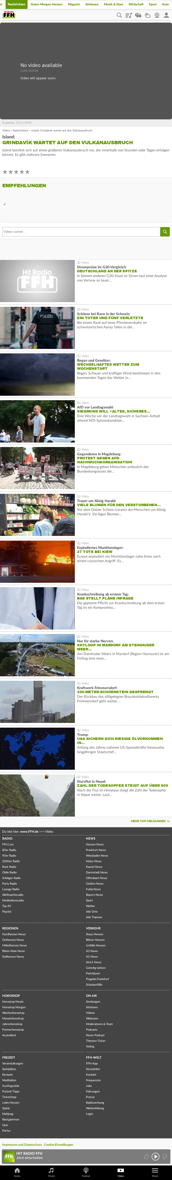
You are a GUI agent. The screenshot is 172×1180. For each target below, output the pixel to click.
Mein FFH (166, 13)
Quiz (5, 1125)
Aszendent (9, 1035)
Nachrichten (16, 4)
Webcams (92, 1018)
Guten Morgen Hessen (46, 4)
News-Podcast (95, 1035)
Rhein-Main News (13, 951)
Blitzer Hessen (95, 940)
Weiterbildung (95, 1108)
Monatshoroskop (13, 1018)
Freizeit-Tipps (10, 1091)
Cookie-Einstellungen (58, 1144)
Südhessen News (13, 956)
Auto (165, 4)
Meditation (9, 1080)
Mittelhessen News (14, 945)
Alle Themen (94, 917)
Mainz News (94, 861)
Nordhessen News (14, 934)
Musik (51, 1176)
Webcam (157, 13)
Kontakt (91, 1074)
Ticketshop (9, 1097)
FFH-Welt (93, 1057)
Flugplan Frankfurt (97, 979)
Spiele (6, 1108)
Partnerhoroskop (13, 1029)
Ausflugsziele (10, 1086)
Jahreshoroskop (12, 1024)
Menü (155, 1176)
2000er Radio (11, 861)
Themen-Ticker (95, 1041)
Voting (90, 1046)
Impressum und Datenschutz (22, 1144)
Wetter (147, 13)
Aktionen (92, 4)
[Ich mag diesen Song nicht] (164, 1157)
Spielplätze (9, 1069)
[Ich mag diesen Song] (147, 1157)
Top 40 (6, 906)
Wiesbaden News (97, 855)
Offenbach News (96, 878)
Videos (90, 1013)
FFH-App (92, 1063)
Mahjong (7, 1114)
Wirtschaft (136, 4)
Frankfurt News (96, 850)
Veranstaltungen (12, 1063)
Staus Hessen (94, 934)
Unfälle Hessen (95, 945)
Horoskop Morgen (14, 1007)
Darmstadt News (97, 872)
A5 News (92, 956)
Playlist (128, 13)
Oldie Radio (9, 872)
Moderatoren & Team (99, 1024)
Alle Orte (92, 911)
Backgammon (10, 1119)
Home (17, 1176)
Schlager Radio (11, 878)
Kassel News (94, 867)
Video (6, 130)
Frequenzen (93, 1080)
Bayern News (94, 895)
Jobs (89, 1086)
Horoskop (11, 995)
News (90, 838)
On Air (91, 995)
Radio (7, 838)
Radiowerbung (95, 1102)
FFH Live (8, 844)
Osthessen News (13, 940)
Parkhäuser (93, 973)
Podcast (86, 1176)
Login (89, 1114)
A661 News (93, 962)
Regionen (10, 928)
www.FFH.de (29, 831)
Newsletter (93, 1069)
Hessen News (95, 844)
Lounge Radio (10, 889)
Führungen (93, 1091)
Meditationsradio (13, 900)
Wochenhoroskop (13, 1013)
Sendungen (93, 1001)
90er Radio (9, 855)
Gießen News (94, 883)
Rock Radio (9, 867)
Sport (153, 4)
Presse (90, 1097)
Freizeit (8, 1057)
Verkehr (93, 928)
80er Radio (9, 850)
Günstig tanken (95, 968)
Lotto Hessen (10, 1102)
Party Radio (9, 883)
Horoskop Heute (13, 1001)
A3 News (92, 951)
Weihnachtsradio (12, 895)
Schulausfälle (94, 984)
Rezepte (7, 1074)
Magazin (74, 4)
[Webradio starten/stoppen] (155, 1157)
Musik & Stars (113, 4)
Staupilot (138, 13)
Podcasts (91, 1029)
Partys (6, 1130)
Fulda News (93, 889)
